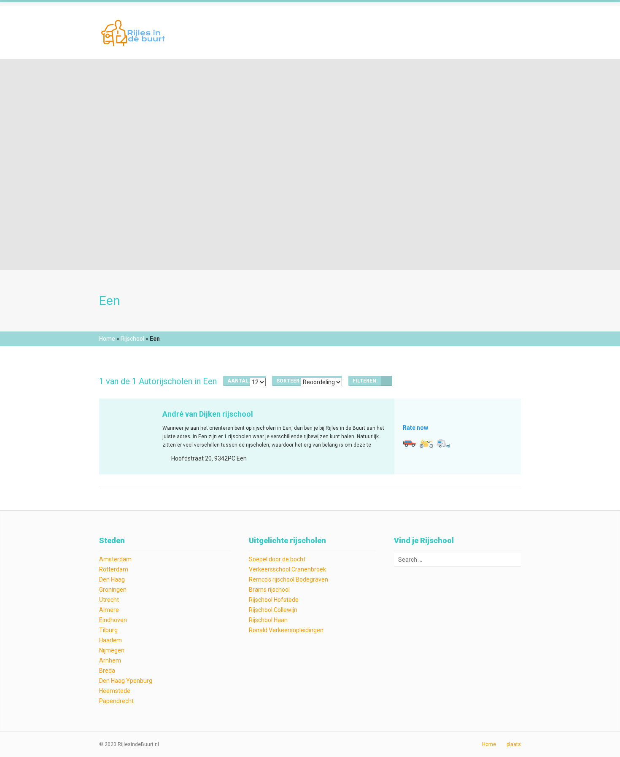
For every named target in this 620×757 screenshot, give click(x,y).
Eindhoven (113, 620)
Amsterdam (115, 559)
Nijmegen (111, 650)
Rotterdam (113, 569)
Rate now (415, 427)
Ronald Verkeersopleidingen (286, 630)
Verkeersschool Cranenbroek (287, 569)
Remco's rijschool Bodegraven (288, 579)
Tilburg (108, 630)
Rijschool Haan (268, 620)
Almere (109, 609)
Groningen (113, 589)
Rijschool (132, 338)
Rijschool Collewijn (273, 609)
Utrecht (109, 599)
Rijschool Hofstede (274, 599)
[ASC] (386, 381)
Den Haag (112, 579)
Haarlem (110, 640)
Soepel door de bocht (277, 559)
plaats (514, 744)
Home (107, 338)
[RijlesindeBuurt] (134, 32)
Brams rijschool (269, 589)
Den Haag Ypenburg (125, 680)
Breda (107, 670)
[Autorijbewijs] (409, 443)
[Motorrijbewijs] (426, 443)
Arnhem (110, 660)
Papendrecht (116, 701)
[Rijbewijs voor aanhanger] (443, 443)
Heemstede (114, 690)
